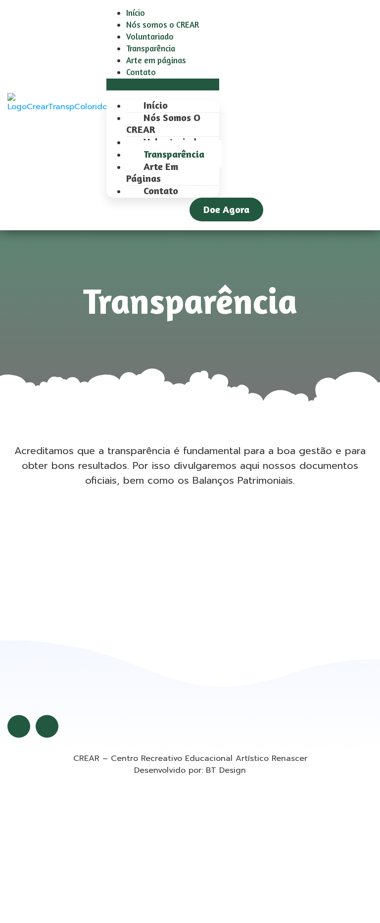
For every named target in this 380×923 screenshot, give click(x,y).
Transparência (150, 48)
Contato (141, 72)
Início (135, 12)
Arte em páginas (156, 60)
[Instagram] (47, 726)
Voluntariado (150, 36)
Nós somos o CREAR (162, 24)
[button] (162, 84)
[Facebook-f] (18, 726)
